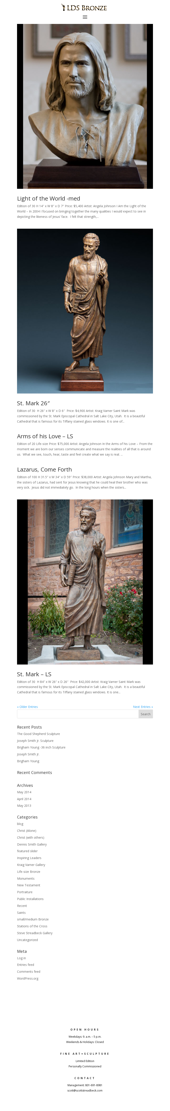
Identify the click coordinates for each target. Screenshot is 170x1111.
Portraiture (25, 892)
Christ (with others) (30, 837)
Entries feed (25, 965)
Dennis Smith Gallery (32, 844)
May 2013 (24, 805)
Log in (21, 958)
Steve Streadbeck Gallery (34, 933)
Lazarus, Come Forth (44, 469)
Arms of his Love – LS (45, 436)
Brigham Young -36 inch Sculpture (41, 747)
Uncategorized (27, 940)
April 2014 (24, 799)
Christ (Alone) (26, 830)
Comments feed (28, 971)
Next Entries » (143, 707)
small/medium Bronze (33, 919)
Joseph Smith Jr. (28, 754)
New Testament (28, 885)
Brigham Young (28, 761)
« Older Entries (27, 707)
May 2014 (24, 792)
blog (20, 824)
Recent (22, 906)
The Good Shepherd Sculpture (38, 734)
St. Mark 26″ (33, 403)
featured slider (27, 851)
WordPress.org (27, 978)
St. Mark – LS (34, 674)
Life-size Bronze (28, 871)
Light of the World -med (48, 198)
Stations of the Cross (32, 926)
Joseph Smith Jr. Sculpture (35, 741)
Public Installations (30, 899)
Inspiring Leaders (29, 858)
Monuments (26, 878)
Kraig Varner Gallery (31, 865)
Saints (21, 912)
